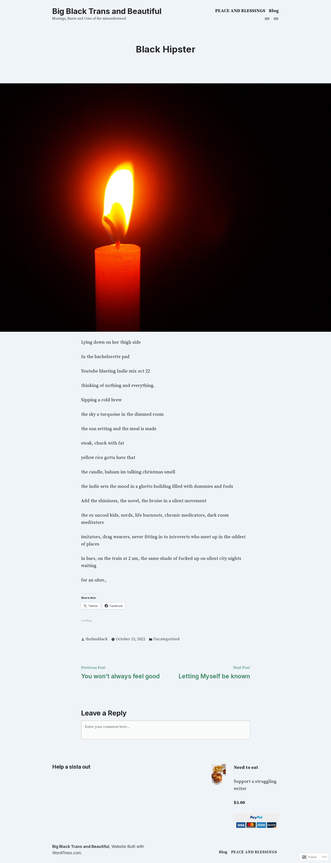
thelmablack (97, 639)
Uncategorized (166, 639)
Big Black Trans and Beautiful (106, 11)
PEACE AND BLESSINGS (240, 11)
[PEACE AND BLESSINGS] (275, 18)
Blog (274, 11)
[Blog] (268, 18)
